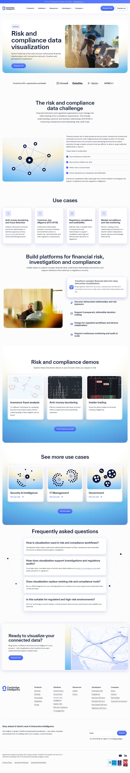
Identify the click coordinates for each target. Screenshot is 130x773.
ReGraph (37, 694)
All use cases (65, 511)
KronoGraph (38, 698)
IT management (58, 711)
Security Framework (21, 762)
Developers (66, 8)
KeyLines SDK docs (98, 698)
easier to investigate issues (87, 568)
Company (78, 8)
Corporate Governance (119, 701)
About (113, 691)
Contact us (121, 8)
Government (57, 694)
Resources (53, 8)
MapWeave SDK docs (99, 708)
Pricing (36, 705)
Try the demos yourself (65, 429)
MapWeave (38, 701)
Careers (113, 694)
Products (30, 8)
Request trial (107, 8)
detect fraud (10, 234)
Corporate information (38, 762)
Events (75, 694)
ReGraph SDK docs (98, 701)
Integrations (96, 694)
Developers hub (97, 691)
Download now (78, 2)
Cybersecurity (58, 691)
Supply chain (57, 704)
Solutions (41, 8)
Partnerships (115, 698)
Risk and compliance (60, 707)
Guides (75, 691)
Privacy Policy (117, 739)
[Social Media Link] (120, 756)
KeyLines (37, 691)
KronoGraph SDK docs (99, 705)
